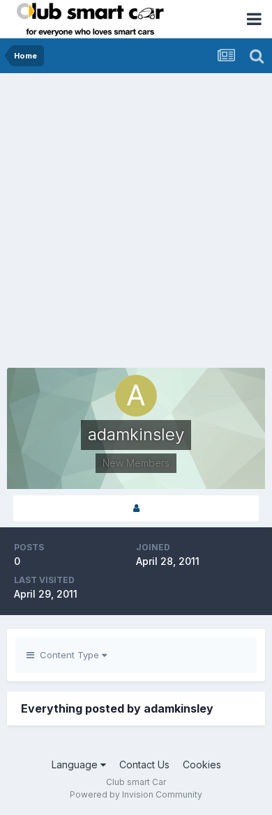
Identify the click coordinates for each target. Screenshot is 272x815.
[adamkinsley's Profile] (136, 508)
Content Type (68, 654)
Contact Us (144, 764)
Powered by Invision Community (136, 794)
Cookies (202, 764)
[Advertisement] (136, 216)
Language (76, 764)
